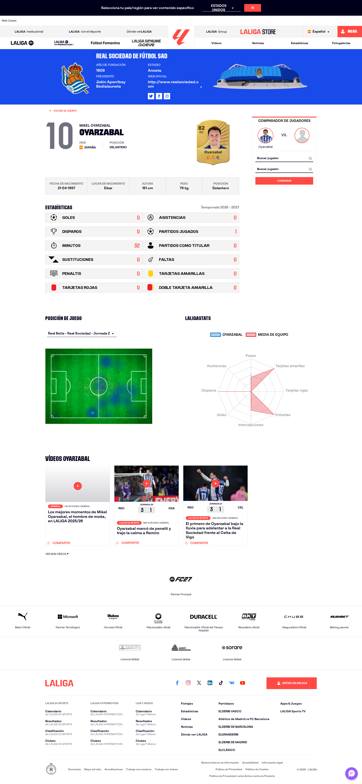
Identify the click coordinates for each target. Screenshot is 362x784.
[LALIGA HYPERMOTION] (64, 43)
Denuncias (74, 769)
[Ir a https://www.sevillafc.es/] (323, 21)
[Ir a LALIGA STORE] (258, 31)
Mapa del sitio (92, 769)
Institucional (29, 31)
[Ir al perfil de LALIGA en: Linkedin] (210, 683)
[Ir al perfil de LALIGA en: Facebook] (177, 683)
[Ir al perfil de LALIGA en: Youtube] (242, 683)
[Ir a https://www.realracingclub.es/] (202, 21)
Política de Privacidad (229, 769)
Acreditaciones (114, 769)
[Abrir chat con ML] (351, 773)
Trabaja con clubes (166, 769)
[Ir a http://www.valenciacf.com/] (340, 21)
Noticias (258, 43)
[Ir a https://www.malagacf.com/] (185, 21)
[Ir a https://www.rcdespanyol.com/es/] (254, 21)
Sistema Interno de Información (220, 762)
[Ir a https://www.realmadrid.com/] (288, 21)
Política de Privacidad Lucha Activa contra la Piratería (242, 776)
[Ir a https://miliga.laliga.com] (349, 31)
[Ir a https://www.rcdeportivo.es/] (237, 21)
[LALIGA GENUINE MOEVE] (146, 43)
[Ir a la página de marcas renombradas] (51, 769)
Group (216, 31)
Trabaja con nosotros (138, 769)
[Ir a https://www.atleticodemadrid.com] (47, 21)
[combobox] (284, 158)
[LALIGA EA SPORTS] (22, 43)
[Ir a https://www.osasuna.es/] (65, 21)
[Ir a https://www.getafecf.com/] (151, 21)
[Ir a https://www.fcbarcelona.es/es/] (134, 21)
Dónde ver (139, 31)
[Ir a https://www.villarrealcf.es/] (357, 21)
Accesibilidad (250, 762)
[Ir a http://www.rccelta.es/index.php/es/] (82, 21)
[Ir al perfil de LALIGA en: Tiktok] (221, 683)
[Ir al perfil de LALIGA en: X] (151, 96)
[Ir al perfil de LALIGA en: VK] (231, 683)
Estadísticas (299, 43)
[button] (22, 43)
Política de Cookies (257, 769)
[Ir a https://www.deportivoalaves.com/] (99, 21)
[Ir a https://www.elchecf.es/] (116, 21)
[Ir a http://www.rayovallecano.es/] (219, 21)
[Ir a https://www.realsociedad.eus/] (306, 21)
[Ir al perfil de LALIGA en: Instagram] (167, 96)
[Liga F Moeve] (105, 43)
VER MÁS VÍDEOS (55, 554)
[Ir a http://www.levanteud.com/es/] (168, 21)
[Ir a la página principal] (181, 47)
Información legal (272, 762)
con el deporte (85, 31)
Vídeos (216, 43)
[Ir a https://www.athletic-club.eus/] (30, 21)
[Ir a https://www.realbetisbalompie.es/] (271, 21)
